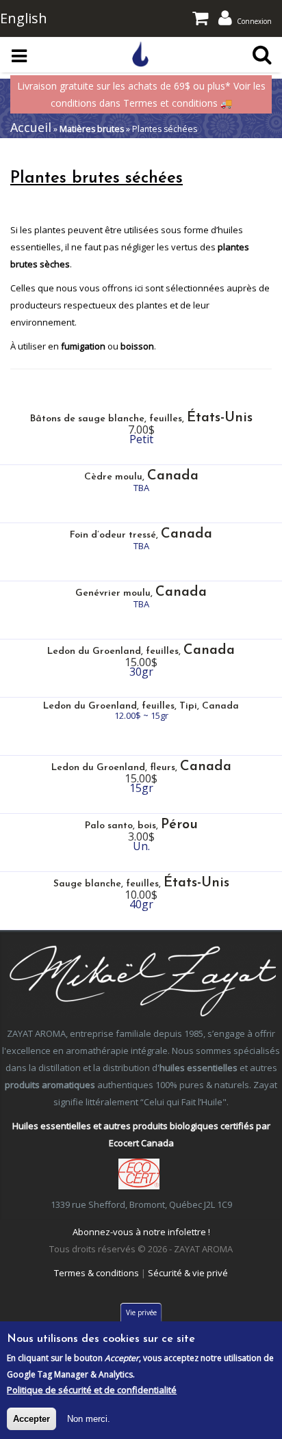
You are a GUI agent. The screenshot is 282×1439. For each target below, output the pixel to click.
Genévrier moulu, (141, 593)
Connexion (254, 21)
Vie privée (141, 1312)
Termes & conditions (96, 1273)
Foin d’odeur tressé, (141, 535)
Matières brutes (92, 129)
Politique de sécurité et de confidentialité (92, 1390)
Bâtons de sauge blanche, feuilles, (141, 419)
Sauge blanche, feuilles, (141, 884)
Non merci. (88, 1419)
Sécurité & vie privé (188, 1273)
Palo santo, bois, (141, 826)
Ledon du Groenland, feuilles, (141, 651)
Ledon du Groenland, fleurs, (141, 768)
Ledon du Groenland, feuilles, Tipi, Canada (141, 706)
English (23, 18)
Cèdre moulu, (141, 477)
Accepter (31, 1419)
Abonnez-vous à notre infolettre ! (141, 1232)
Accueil (30, 127)
